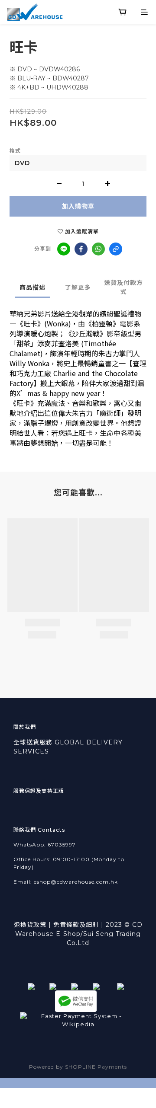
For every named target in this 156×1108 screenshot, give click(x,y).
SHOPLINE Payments (96, 1066)
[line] (63, 249)
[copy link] (115, 249)
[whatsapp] (98, 249)
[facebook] (81, 249)
